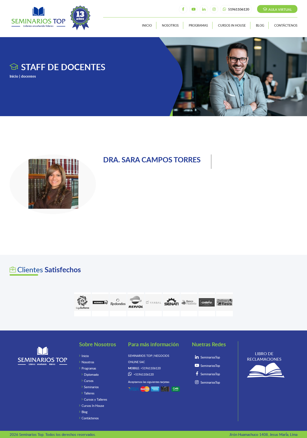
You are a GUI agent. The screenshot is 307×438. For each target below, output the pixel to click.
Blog (260, 25)
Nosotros (170, 25)
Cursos (89, 381)
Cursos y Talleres (95, 399)
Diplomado (91, 374)
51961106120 (238, 9)
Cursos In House (232, 25)
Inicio (147, 25)
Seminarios (91, 387)
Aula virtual (279, 9)
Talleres (89, 393)
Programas (198, 25)
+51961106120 (144, 374)
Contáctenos (285, 25)
